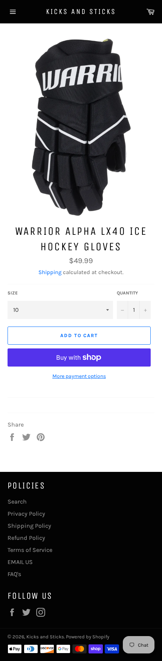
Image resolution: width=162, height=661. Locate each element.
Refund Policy (26, 537)
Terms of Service (30, 549)
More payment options (79, 376)
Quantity (127, 293)
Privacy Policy (26, 513)
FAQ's (14, 574)
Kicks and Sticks (81, 11)
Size (13, 293)
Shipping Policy (29, 525)
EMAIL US (20, 561)
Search (17, 501)
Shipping (49, 272)
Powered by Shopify (87, 636)
